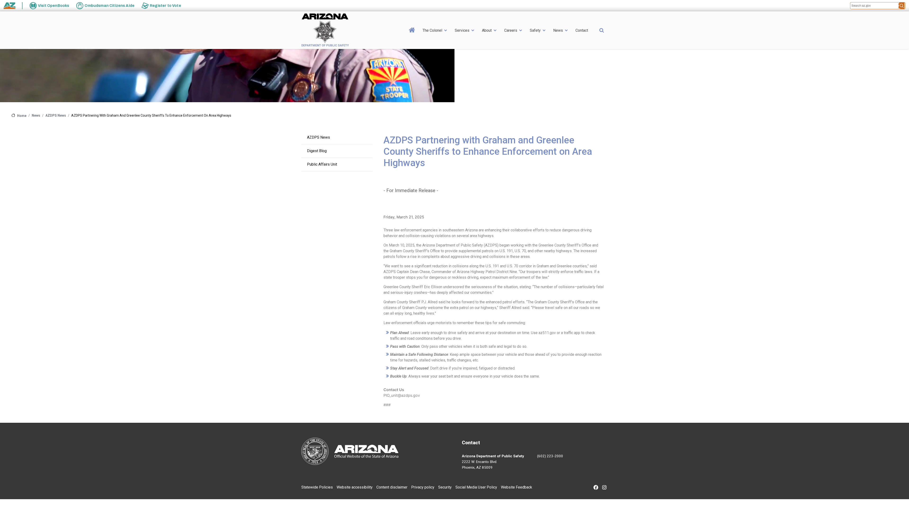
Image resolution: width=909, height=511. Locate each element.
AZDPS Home (412, 37)
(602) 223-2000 (550, 456)
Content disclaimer (391, 487)
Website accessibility (355, 487)
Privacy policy (422, 487)
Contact (581, 30)
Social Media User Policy (476, 487)
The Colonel (432, 30)
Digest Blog (317, 151)
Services (462, 30)
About (487, 30)
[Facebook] (595, 488)
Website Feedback (516, 487)
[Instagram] (604, 488)
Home (22, 116)
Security (445, 487)
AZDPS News (55, 115)
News (558, 30)
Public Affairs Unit (322, 164)
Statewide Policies (317, 487)
